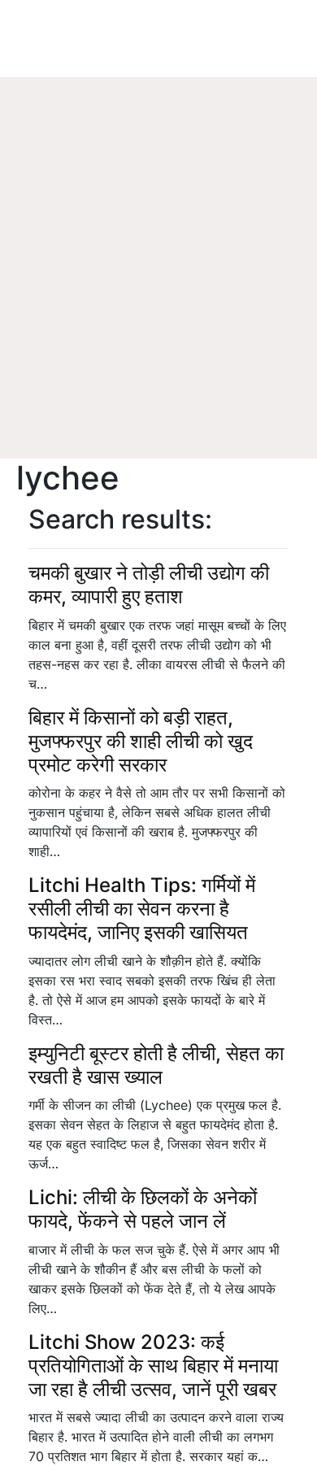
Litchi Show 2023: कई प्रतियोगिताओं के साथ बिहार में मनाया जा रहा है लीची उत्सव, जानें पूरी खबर (153, 1365)
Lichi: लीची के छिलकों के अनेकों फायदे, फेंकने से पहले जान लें (142, 1209)
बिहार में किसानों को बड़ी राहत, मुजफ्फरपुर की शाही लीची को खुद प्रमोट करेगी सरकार (140, 741)
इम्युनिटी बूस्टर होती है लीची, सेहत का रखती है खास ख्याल (156, 1065)
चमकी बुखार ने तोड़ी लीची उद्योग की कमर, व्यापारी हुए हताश (148, 584)
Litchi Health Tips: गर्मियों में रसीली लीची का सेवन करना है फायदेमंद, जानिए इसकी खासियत (141, 908)
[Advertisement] (158, 292)
